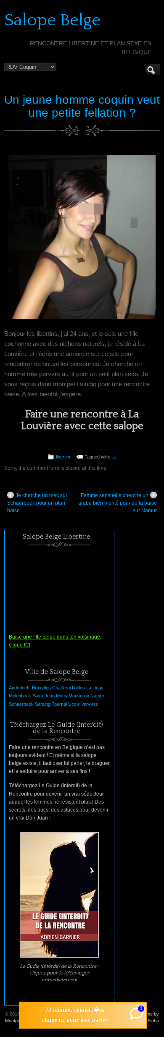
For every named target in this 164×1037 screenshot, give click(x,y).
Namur (97, 695)
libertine (63, 456)
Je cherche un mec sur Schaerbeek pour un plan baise (37, 502)
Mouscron (79, 695)
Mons (61, 695)
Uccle (74, 704)
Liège (98, 687)
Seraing (42, 704)
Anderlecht (20, 687)
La (113, 456)
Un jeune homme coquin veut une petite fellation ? (82, 106)
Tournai (59, 704)
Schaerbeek (21, 704)
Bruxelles (41, 687)
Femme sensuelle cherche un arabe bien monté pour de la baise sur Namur (117, 502)
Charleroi (61, 687)
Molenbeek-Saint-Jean (32, 695)
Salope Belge (52, 20)
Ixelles (78, 687)
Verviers (89, 704)
